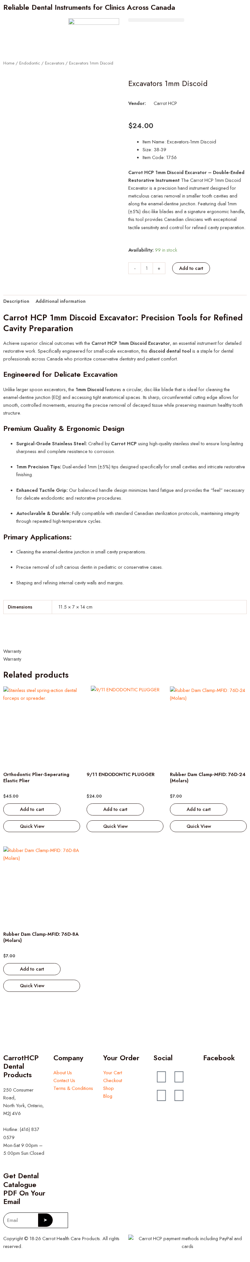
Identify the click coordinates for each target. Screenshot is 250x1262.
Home (8, 63)
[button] (156, 20)
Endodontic (29, 63)
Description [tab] (16, 301)
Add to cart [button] (32, 809)
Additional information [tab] (60, 301)
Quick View (32, 826)
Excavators (54, 63)
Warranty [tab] (12, 651)
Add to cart (191, 268)
